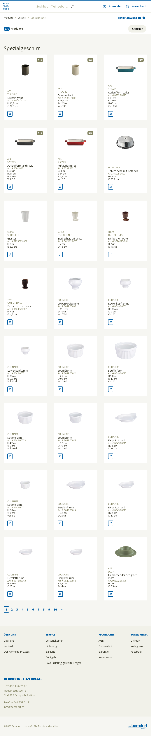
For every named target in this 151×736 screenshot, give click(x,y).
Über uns (9, 640)
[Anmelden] (112, 6)
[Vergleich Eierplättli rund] (110, 456)
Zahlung (50, 651)
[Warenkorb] (136, 6)
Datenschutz (106, 646)
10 (55, 609)
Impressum (105, 657)
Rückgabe (51, 657)
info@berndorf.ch (14, 707)
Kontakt (8, 646)
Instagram (137, 646)
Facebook (136, 651)
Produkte (8, 18)
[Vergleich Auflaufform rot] (60, 187)
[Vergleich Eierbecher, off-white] (60, 254)
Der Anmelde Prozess (17, 651)
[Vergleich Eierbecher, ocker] (110, 254)
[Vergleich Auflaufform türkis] (110, 114)
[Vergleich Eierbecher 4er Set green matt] (110, 594)
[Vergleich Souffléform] (60, 389)
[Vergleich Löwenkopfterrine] (60, 322)
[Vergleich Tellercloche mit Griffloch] (110, 187)
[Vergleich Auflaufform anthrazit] (10, 187)
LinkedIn (136, 640)
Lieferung (51, 646)
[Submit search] (73, 6)
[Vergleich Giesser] (10, 254)
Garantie (104, 651)
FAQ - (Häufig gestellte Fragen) (64, 663)
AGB (101, 640)
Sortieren (137, 28)
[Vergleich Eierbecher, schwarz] (10, 322)
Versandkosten (54, 640)
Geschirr (21, 18)
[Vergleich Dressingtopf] (10, 114)
